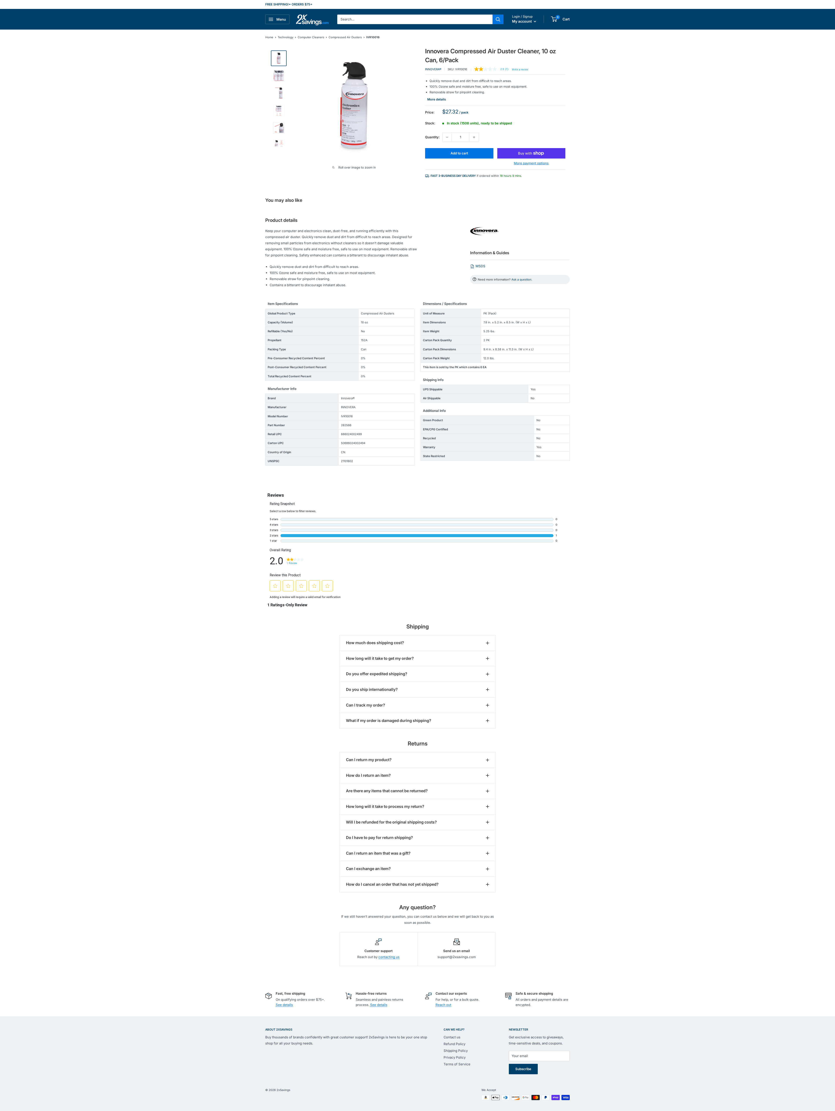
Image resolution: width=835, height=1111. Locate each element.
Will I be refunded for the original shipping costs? (391, 822)
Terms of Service (457, 1064)
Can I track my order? (365, 705)
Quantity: (432, 137)
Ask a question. (521, 279)
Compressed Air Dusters (345, 37)
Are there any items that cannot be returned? (387, 791)
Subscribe (523, 1069)
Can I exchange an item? (368, 868)
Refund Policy (454, 1044)
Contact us (452, 1037)
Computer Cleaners (311, 37)
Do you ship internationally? (372, 689)
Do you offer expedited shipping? (376, 674)
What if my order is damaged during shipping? (388, 720)
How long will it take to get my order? (380, 658)
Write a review (520, 69)
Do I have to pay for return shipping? (379, 837)
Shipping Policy (456, 1051)
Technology (285, 37)
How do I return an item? (368, 775)
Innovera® (433, 69)
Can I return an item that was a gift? (378, 853)
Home (269, 37)
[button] (554, 19)
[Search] (498, 19)
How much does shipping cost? (375, 642)
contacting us (388, 957)
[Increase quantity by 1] (474, 137)
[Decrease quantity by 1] (447, 137)
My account (522, 21)
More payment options (531, 163)
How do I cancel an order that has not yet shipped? (392, 884)
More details (436, 99)
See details (284, 1005)
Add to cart (459, 153)
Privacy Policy (455, 1057)
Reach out (443, 1005)
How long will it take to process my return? (385, 806)
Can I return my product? (369, 759)
